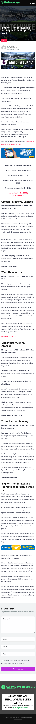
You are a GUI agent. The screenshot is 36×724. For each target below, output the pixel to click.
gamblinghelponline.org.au (21, 708)
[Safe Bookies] (10, 2)
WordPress (29, 717)
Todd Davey (13, 47)
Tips (4, 40)
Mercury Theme (18, 719)
